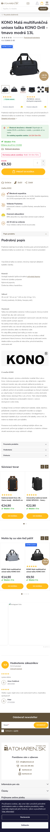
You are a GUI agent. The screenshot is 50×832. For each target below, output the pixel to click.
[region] (25, 102)
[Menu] (47, 3)
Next (46, 467)
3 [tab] (26, 594)
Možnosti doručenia (12, 149)
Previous (42, 467)
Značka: (6, 188)
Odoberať (41, 725)
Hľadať (43, 9)
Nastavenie (25, 817)
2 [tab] (26, 523)
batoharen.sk (27, 770)
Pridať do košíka (25, 171)
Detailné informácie (8, 118)
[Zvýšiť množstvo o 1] (43, 161)
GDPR (16, 731)
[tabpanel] (12, 496)
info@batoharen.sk (27, 762)
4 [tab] (28, 594)
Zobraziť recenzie (16, 669)
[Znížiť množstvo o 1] (43, 164)
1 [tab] (24, 523)
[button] (28, 624)
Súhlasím (25, 825)
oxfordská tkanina (33, 276)
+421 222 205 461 (27, 766)
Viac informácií (8, 811)
